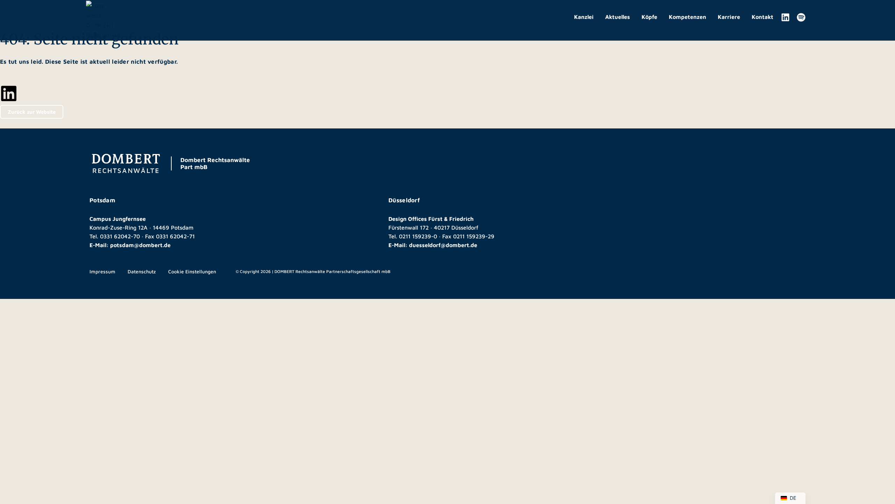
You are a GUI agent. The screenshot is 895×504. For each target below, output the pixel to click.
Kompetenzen (687, 17)
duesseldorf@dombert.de (443, 245)
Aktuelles (617, 17)
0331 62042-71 (175, 236)
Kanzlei (584, 17)
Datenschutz (142, 271)
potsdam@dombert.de (140, 245)
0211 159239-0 (418, 236)
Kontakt (762, 17)
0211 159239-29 (473, 236)
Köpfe (649, 17)
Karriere (729, 17)
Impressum (102, 271)
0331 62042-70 (120, 236)
